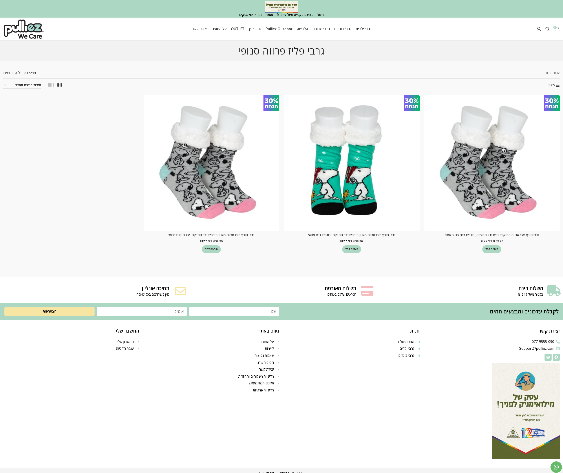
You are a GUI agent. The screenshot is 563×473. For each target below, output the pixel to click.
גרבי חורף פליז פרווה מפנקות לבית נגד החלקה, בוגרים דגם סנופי (351, 235)
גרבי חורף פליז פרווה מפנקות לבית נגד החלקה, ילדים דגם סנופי (211, 235)
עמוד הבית (553, 72)
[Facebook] (556, 357)
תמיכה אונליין (155, 288)
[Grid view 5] (51, 85)
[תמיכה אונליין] (180, 290)
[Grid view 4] (59, 85)
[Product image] (492, 163)
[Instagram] (548, 357)
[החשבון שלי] (538, 29)
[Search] (547, 29)
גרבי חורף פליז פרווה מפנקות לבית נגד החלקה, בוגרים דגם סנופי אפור (492, 235)
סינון (551, 85)
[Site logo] (24, 28)
